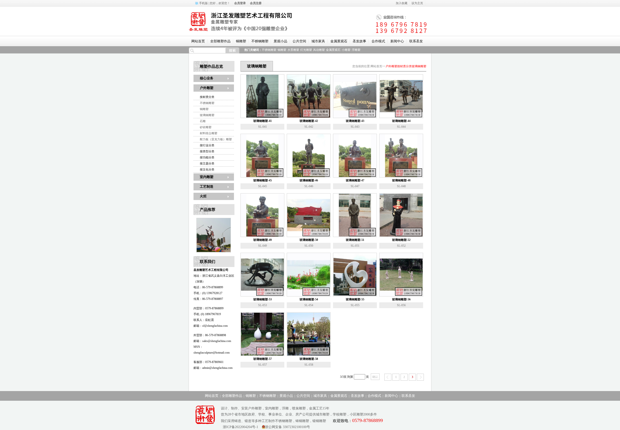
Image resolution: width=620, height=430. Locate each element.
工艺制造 (206, 186)
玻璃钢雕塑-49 (262, 240)
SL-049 (262, 245)
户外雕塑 (206, 88)
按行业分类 (207, 145)
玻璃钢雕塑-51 (355, 240)
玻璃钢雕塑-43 (355, 121)
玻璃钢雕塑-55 (355, 299)
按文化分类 (207, 169)
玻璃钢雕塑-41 (262, 121)
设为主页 (417, 3)
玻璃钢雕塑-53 (262, 299)
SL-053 (262, 305)
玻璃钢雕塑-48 (401, 180)
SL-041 (262, 126)
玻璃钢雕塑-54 (309, 299)
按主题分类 (207, 163)
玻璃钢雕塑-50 (309, 240)
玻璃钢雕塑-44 (401, 121)
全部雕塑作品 (220, 41)
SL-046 (308, 186)
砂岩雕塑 (205, 127)
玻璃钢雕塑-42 (309, 121)
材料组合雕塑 (208, 133)
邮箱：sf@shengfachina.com (211, 325)
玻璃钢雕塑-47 (355, 180)
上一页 (387, 377)
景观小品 (280, 41)
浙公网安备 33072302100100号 (287, 427)
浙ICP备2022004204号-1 (239, 427)
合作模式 (378, 41)
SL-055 (355, 305)
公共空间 (299, 41)
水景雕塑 (293, 50)
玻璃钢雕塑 (207, 115)
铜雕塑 (241, 41)
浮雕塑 (356, 50)
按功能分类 (207, 157)
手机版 (203, 3)
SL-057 (262, 364)
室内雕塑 (206, 177)
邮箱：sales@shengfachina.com (212, 341)
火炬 (203, 196)
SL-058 (308, 364)
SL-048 (401, 186)
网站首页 (198, 41)
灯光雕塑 (306, 50)
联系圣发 (416, 41)
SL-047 (355, 186)
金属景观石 (338, 41)
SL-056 (401, 305)
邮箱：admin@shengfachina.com (213, 368)
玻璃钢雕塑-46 (309, 180)
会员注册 (256, 3)
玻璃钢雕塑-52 (401, 240)
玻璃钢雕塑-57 (262, 359)
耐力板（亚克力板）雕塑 (216, 139)
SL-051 (355, 245)
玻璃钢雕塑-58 (309, 359)
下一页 (420, 377)
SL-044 (401, 126)
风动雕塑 (319, 50)
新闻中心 (397, 41)
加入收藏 (401, 3)
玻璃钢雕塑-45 (262, 180)
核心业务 (206, 78)
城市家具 (318, 41)
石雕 (203, 121)
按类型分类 (207, 151)
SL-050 (308, 245)
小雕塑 (346, 50)
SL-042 (308, 126)
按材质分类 (207, 97)
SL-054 (308, 305)
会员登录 (240, 3)
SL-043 (355, 126)
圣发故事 (359, 41)
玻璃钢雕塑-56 (401, 299)
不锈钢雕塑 (259, 41)
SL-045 (262, 186)
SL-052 (401, 245)
